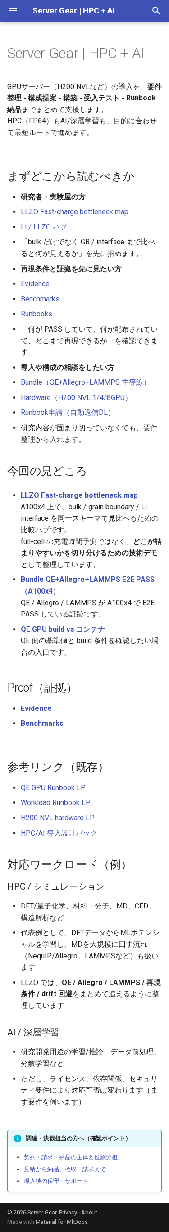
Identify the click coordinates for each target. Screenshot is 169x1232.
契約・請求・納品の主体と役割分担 (71, 1157)
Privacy (68, 1212)
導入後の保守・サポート (56, 1181)
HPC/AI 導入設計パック (59, 833)
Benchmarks (40, 299)
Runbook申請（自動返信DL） (68, 412)
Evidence (35, 283)
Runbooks (36, 314)
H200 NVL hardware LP (58, 818)
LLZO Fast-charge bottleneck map (74, 211)
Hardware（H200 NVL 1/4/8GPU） (76, 397)
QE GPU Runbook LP (53, 787)
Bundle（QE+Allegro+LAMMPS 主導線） (86, 382)
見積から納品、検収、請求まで (65, 1169)
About (89, 1212)
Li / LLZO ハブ (44, 227)
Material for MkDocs (62, 1222)
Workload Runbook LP (56, 802)
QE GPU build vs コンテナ (63, 629)
